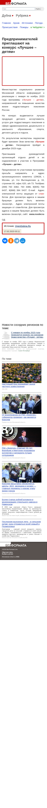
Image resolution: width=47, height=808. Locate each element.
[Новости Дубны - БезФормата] (13, 3)
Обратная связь (7, 552)
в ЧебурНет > (38, 27)
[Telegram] (17, 240)
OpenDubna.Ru (23, 226)
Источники (27, 23)
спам (41, 194)
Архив (16, 23)
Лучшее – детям (32, 100)
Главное (6, 23)
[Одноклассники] (11, 240)
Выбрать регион (7, 554)
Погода (39, 23)
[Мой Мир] (22, 240)
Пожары (24, 27)
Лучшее (40, 141)
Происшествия (10, 27)
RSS (17, 557)
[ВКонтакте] (5, 240)
